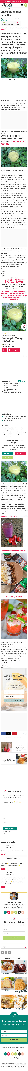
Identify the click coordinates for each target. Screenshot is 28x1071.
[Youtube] (19, 912)
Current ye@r (7, 831)
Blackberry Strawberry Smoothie (14, 516)
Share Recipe (8, 457)
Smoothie (19, 737)
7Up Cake (7, 990)
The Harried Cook (11, 858)
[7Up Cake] (7, 989)
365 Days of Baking (10, 5)
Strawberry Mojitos (14, 597)
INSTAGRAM (9, 282)
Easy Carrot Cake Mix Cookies (21, 1009)
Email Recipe (8, 453)
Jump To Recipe (4, 24)
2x (22, 381)
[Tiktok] (15, 912)
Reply (3, 854)
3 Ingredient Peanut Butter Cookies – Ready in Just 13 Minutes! (21, 991)
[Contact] (22, 912)
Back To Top (13, 1050)
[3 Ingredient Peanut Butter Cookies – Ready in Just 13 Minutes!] (20, 989)
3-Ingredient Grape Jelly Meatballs (21, 974)
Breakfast (13, 737)
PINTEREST (19, 280)
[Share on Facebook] (3, 733)
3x (24, 381)
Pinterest (21, 447)
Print (5, 350)
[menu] (22, 5)
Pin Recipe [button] (17, 24)
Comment (6, 806)
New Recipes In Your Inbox (14, 1)
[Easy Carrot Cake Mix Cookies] (20, 1007)
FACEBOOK (9, 280)
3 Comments (17, 18)
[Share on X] (8, 733)
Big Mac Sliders (7, 1008)
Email (5, 822)
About (17, 1047)
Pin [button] (11, 350)
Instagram (19, 445)
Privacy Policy (23, 1047)
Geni (7, 873)
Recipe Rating (8, 802)
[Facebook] (5, 912)
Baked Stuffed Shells (7, 973)
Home (2, 8)
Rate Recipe (10, 24)
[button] (1, 20)
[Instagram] (12, 912)
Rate (18, 350)
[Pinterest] (8, 912)
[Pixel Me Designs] (16, 1058)
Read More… (21, 909)
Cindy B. (8, 845)
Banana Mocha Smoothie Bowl (14, 551)
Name (5, 818)
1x (19, 381)
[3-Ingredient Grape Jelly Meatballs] (20, 972)
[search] (25, 5)
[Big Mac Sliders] (7, 1007)
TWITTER (19, 282)
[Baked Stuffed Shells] (7, 972)
